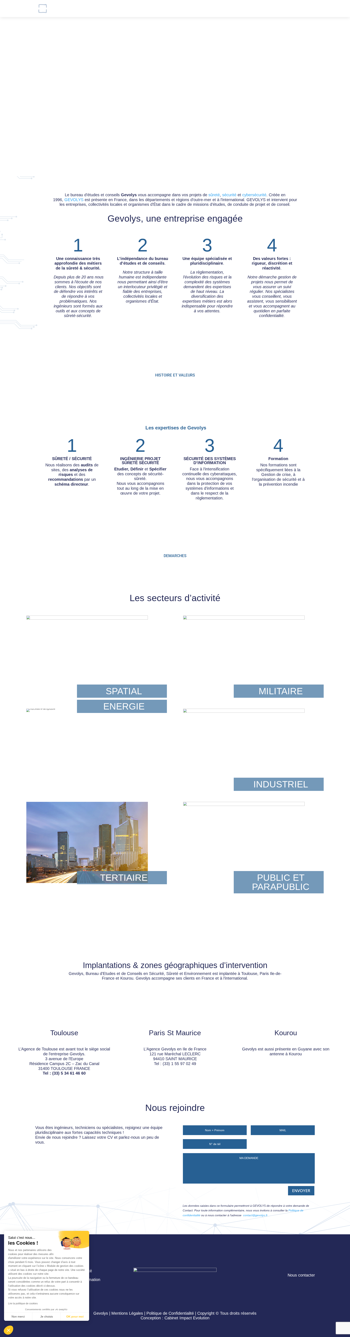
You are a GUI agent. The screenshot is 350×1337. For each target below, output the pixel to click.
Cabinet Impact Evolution (186, 1318)
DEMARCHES (175, 555)
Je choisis (46, 1316)
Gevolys (137, 8)
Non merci (18, 1316)
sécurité (229, 195)
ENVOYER (301, 1190)
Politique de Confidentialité (170, 1313)
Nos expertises (168, 8)
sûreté (214, 195)
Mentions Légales (127, 1313)
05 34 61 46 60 (319, 8)
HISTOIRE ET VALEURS (175, 375)
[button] (8, 1330)
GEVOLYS (73, 199)
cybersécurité (254, 195)
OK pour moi (75, 1316)
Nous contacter (205, 8)
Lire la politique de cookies (23, 1303)
